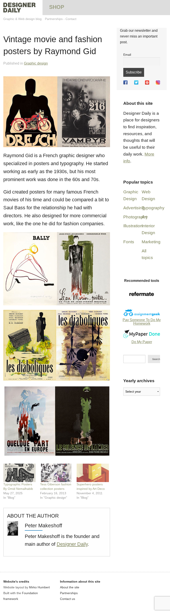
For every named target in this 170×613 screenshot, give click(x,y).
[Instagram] (158, 82)
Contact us (67, 599)
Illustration (133, 225)
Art (144, 217)
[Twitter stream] (136, 82)
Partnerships (54, 19)
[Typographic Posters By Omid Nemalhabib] (19, 473)
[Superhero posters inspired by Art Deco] (93, 473)
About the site (69, 587)
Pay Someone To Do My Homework (142, 321)
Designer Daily (72, 544)
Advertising (134, 208)
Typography (153, 208)
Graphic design (36, 63)
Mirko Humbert (39, 587)
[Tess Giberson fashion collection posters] (56, 473)
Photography (135, 217)
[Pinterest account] (147, 82)
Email (127, 54)
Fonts (128, 241)
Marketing (151, 241)
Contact (71, 19)
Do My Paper (141, 342)
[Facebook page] (125, 82)
